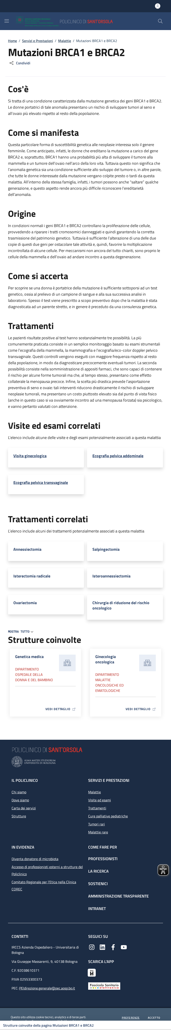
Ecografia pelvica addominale (117, 456)
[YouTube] (123, 946)
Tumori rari (96, 824)
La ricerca (98, 871)
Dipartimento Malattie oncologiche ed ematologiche (109, 682)
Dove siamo (20, 800)
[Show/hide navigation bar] (7, 21)
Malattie (64, 40)
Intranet (97, 909)
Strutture (19, 816)
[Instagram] (91, 946)
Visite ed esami (99, 800)
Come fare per (102, 847)
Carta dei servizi (24, 808)
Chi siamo (19, 792)
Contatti (20, 936)
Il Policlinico (25, 780)
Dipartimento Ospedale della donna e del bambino (34, 674)
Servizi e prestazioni (108, 780)
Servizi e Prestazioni (37, 40)
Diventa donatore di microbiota (35, 858)
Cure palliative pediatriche (108, 816)
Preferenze (131, 1017)
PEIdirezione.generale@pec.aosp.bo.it (47, 988)
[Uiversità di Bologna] (85, 761)
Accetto (154, 1017)
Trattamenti (97, 808)
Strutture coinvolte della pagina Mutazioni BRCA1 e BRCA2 (48, 1025)
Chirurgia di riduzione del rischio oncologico (120, 605)
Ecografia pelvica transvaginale (40, 482)
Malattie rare (98, 832)
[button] (160, 21)
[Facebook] (113, 946)
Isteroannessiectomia (111, 576)
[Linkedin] (102, 946)
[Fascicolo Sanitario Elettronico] (104, 985)
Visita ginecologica (30, 456)
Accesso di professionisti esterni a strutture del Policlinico (47, 870)
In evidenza (23, 847)
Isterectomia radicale (31, 576)
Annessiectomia (27, 549)
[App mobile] (91, 972)
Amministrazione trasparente (118, 896)
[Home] (77, 21)
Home (12, 40)
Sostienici (98, 884)
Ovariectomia (25, 602)
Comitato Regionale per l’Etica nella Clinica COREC (44, 885)
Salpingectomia (106, 549)
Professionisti (103, 859)
